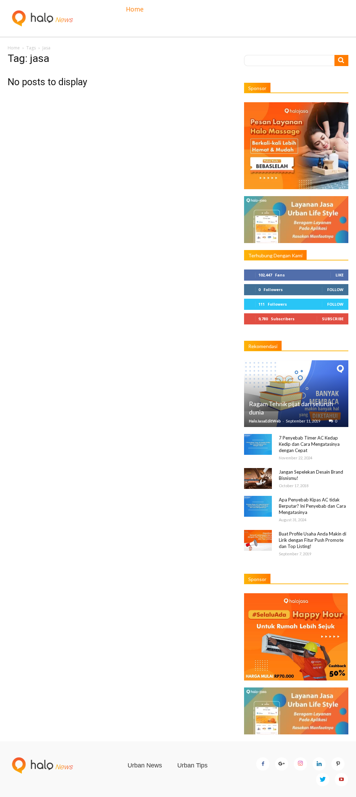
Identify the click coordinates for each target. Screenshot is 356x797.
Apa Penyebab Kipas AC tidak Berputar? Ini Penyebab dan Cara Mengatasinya (312, 506)
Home (135, 9)
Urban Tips (192, 765)
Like (339, 274)
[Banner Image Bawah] (296, 637)
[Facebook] (263, 764)
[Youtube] (341, 780)
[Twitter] (323, 780)
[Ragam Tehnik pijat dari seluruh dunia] (296, 393)
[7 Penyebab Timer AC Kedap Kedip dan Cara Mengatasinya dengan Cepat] (258, 444)
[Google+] (282, 764)
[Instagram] (300, 764)
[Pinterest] (338, 764)
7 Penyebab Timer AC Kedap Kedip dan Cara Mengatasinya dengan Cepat (309, 444)
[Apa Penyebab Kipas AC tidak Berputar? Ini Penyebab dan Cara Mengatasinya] (258, 506)
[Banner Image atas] (296, 145)
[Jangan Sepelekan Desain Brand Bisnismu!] (258, 478)
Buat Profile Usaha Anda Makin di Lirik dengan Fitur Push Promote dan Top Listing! (312, 540)
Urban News (145, 765)
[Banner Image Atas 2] (296, 219)
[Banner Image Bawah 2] (296, 710)
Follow (335, 289)
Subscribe (332, 318)
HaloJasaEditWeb (265, 421)
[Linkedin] (319, 764)
